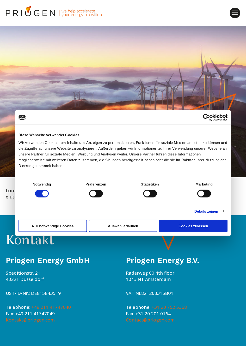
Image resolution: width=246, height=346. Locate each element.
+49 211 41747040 (51, 307)
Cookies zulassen (193, 226)
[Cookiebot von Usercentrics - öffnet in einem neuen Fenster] (206, 117)
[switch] (96, 194)
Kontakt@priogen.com (30, 320)
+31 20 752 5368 (169, 307)
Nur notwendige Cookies (53, 226)
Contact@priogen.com (150, 320)
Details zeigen (206, 211)
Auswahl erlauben (123, 226)
